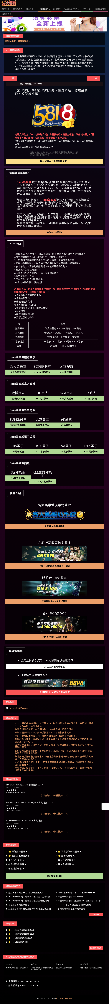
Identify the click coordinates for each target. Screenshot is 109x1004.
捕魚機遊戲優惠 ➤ (17, 864)
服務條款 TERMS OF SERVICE (23, 981)
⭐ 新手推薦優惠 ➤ (67, 856)
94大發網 (59, 998)
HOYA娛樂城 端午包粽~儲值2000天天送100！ (78, 893)
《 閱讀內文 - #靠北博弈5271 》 (54, 831)
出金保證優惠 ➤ (16, 860)
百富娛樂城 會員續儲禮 (18, 905)
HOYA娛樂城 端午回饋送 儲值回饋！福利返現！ (30, 897)
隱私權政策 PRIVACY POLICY (23, 985)
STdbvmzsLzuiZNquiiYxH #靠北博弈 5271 (27, 820)
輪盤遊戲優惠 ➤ (16, 868)
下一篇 (93, 78)
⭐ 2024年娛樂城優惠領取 (20, 938)
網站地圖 (68, 998)
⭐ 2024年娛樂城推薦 (18, 942)
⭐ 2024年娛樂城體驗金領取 (21, 934)
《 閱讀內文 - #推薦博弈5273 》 (54, 795)
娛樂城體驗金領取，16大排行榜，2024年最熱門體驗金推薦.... (45, 729)
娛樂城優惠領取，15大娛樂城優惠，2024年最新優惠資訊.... (44, 732)
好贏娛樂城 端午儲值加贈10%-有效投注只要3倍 (79, 901)
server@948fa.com (18, 708)
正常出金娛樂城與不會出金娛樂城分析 (23, 41)
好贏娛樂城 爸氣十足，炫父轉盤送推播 (25, 893)
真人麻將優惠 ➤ (66, 864)
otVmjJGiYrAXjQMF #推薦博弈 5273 (24, 785)
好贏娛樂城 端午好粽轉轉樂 (70, 897)
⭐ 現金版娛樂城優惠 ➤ (70, 851)
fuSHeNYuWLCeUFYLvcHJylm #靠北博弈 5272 (29, 803)
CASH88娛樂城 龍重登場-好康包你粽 (74, 905)
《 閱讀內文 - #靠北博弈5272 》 (54, 813)
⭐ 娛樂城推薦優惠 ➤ (19, 856)
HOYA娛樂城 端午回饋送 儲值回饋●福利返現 (28, 901)
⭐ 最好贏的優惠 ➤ (18, 851)
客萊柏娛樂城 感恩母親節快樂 (71, 909)
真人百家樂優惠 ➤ (67, 860)
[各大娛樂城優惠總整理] (54, 514)
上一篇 (10, 78)
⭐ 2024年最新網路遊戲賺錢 (21, 930)
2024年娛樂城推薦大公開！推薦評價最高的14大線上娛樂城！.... (46, 736)
